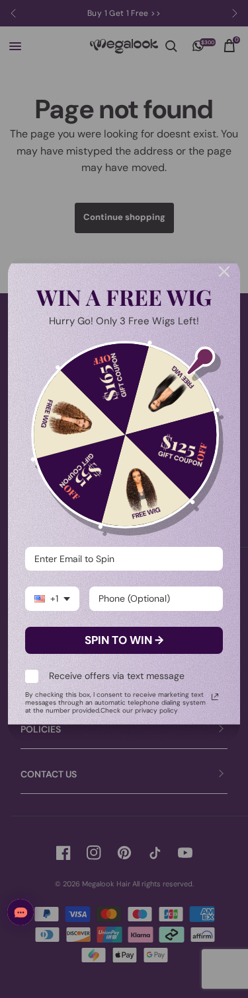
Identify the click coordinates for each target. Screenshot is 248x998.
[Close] (224, 271)
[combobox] (52, 599)
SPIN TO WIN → (124, 640)
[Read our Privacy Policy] (215, 697)
